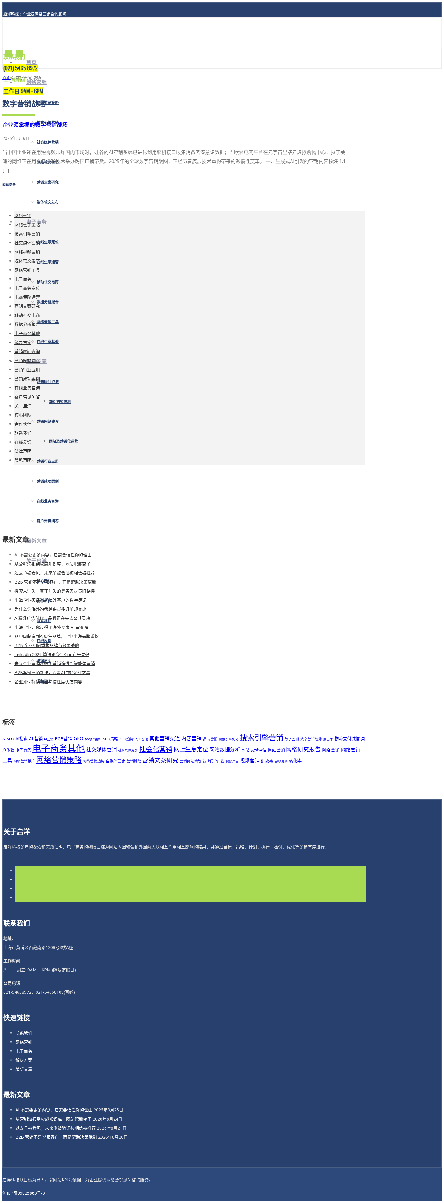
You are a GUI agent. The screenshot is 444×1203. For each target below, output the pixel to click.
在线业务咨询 (48, 501)
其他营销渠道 (164, 738)
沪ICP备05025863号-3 (23, 1193)
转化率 (295, 761)
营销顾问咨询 (48, 382)
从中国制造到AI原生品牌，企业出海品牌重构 (56, 636)
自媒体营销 (115, 761)
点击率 (328, 739)
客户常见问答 (48, 521)
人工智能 (141, 739)
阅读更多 (9, 184)
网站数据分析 (224, 749)
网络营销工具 (48, 322)
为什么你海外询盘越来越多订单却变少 (50, 609)
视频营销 (249, 760)
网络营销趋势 (94, 760)
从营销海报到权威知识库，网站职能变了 (52, 564)
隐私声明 (22, 460)
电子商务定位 (27, 288)
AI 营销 (36, 738)
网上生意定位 (191, 749)
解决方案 (22, 342)
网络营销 (36, 82)
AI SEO (8, 738)
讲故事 (267, 761)
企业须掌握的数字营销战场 (35, 125)
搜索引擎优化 (229, 739)
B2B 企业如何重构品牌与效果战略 (46, 645)
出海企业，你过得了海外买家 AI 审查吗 (51, 627)
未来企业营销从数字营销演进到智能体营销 (54, 663)
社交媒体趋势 (128, 750)
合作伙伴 (22, 424)
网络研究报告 (303, 749)
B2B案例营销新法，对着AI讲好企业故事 (52, 672)
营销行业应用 (48, 461)
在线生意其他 (48, 342)
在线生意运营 (48, 262)
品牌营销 (210, 738)
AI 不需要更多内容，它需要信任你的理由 (53, 555)
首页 (31, 62)
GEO (78, 738)
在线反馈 (22, 442)
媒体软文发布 (48, 202)
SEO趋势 (126, 738)
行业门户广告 (213, 760)
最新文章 (36, 541)
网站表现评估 (254, 750)
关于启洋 (22, 406)
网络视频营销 (27, 252)
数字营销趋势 (311, 738)
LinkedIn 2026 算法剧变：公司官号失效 (51, 654)
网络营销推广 (24, 760)
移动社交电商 (48, 282)
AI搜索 (21, 738)
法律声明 (22, 451)
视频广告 (232, 761)
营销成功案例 (48, 481)
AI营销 (48, 739)
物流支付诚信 (347, 738)
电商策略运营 (27, 297)
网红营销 (276, 750)
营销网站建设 (48, 422)
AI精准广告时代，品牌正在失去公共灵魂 (52, 618)
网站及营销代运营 (63, 441)
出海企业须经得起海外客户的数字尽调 (50, 600)
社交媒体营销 (48, 142)
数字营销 (292, 738)
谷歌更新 (281, 761)
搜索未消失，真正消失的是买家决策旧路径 (54, 591)
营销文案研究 (48, 182)
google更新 (93, 739)
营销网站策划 (190, 760)
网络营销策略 (48, 103)
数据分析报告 (48, 302)
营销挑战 (134, 760)
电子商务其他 (27, 333)
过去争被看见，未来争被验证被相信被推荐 (54, 573)
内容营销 (191, 738)
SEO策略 (110, 738)
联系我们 (22, 433)
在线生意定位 (48, 242)
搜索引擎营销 (27, 233)
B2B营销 (63, 738)
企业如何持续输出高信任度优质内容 (48, 681)
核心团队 (22, 415)
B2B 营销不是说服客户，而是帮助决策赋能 (55, 582)
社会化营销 (155, 749)
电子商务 (22, 279)
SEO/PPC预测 (60, 402)
